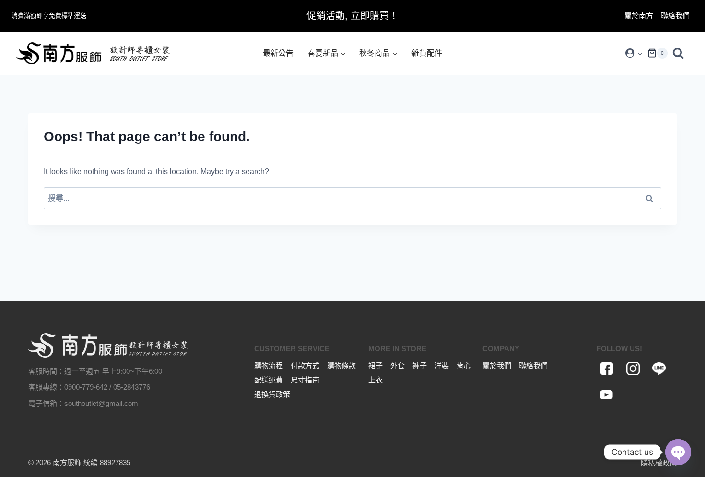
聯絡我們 (675, 16)
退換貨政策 (272, 394)
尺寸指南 (305, 380)
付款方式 (305, 365)
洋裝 (442, 365)
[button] (639, 53)
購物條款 (341, 365)
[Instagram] (633, 368)
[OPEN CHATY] (678, 452)
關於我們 (496, 365)
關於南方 (638, 16)
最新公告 (278, 53)
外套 (397, 365)
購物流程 (268, 365)
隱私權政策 (659, 463)
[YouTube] (607, 394)
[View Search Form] (680, 53)
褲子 (419, 365)
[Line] (659, 368)
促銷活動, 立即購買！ (352, 16)
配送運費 (268, 380)
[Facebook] (607, 368)
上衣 (375, 380)
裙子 (375, 365)
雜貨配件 (426, 53)
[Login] (633, 53)
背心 (464, 365)
